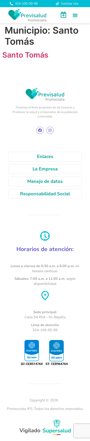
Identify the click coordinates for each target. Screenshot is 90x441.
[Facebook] (40, 130)
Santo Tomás (25, 54)
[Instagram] (50, 130)
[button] (75, 15)
